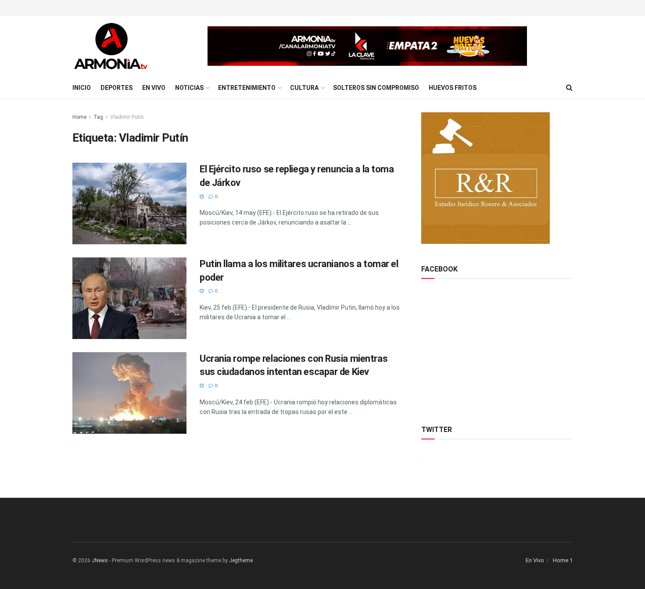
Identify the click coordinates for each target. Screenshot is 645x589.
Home (79, 117)
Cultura (304, 87)
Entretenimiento (247, 87)
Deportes (116, 87)
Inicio (81, 87)
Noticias (189, 87)
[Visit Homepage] (110, 46)
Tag (98, 117)
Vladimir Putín (127, 117)
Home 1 (563, 560)
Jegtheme (241, 560)
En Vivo (153, 87)
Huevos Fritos (453, 87)
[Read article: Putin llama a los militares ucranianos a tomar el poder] (129, 298)
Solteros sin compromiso (376, 87)
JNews (100, 560)
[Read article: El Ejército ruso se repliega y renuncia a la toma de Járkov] (129, 203)
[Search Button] (569, 88)
